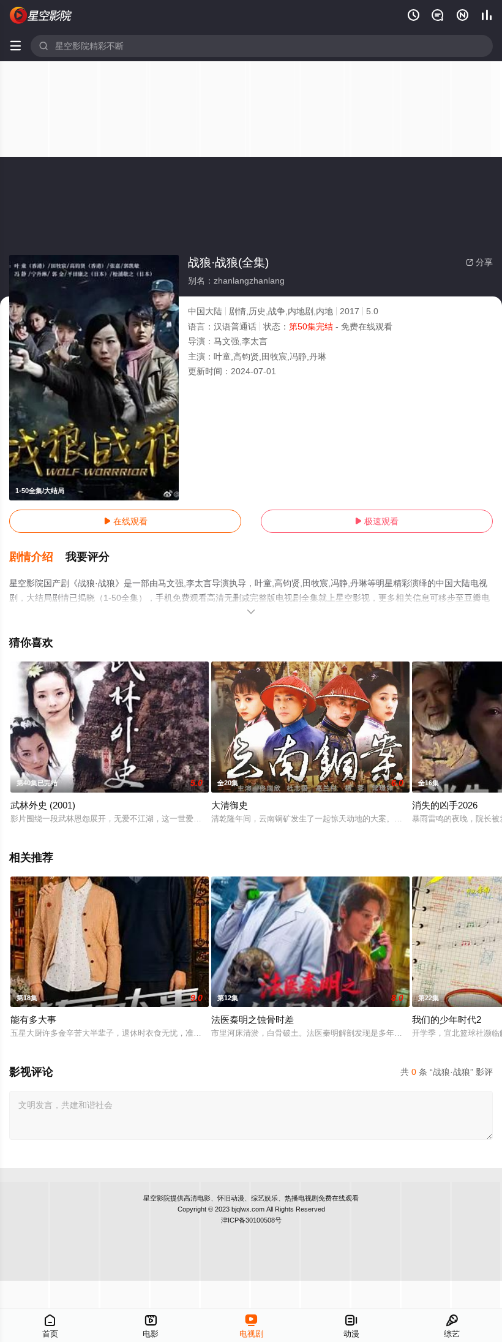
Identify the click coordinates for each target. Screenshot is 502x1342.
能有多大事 (33, 1019)
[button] (37, 557)
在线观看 (125, 521)
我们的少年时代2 (446, 1019)
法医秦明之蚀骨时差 (252, 1019)
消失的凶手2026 (445, 805)
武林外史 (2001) (42, 805)
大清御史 (229, 805)
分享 (479, 262)
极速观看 (376, 521)
